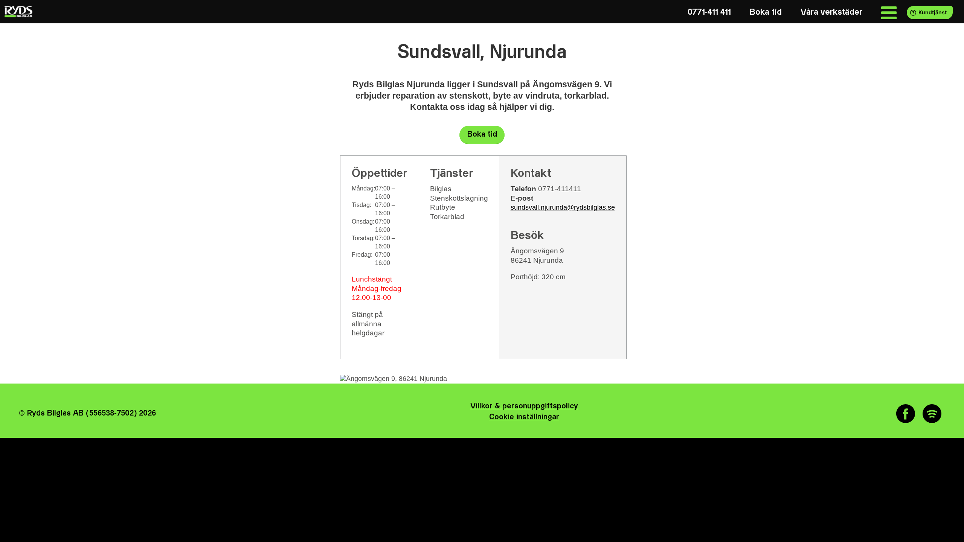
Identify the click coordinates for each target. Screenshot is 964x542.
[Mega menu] (889, 12)
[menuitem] (709, 12)
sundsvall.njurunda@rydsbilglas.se (563, 207)
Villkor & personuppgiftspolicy (524, 406)
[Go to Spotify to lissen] (932, 413)
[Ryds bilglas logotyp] (17, 11)
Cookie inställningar (524, 417)
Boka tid (482, 134)
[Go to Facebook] (905, 413)
